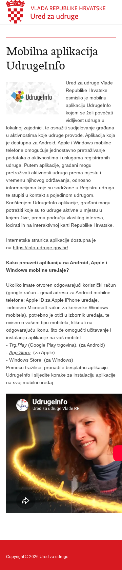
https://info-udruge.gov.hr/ (40, 247)
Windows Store (26, 360)
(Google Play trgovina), (43, 345)
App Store (19, 352)
